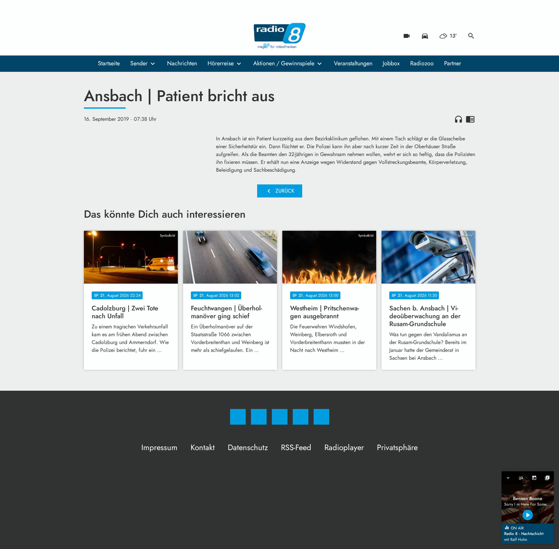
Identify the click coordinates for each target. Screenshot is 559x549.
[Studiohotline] (129, 35)
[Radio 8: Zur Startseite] (279, 36)
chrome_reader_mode (470, 119)
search (471, 36)
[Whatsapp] (116, 35)
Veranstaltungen (353, 63)
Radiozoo (422, 63)
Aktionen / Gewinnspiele (283, 63)
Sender (139, 63)
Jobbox (391, 63)
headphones (458, 119)
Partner (452, 63)
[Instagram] (103, 35)
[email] (142, 35)
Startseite (109, 63)
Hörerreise (221, 63)
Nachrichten (182, 63)
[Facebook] (90, 35)
